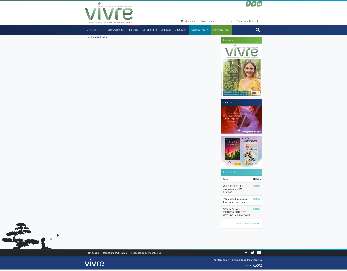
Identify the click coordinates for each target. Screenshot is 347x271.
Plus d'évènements (247, 223)
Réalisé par (247, 265)
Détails (256, 185)
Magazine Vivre (109, 13)
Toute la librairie (98, 37)
